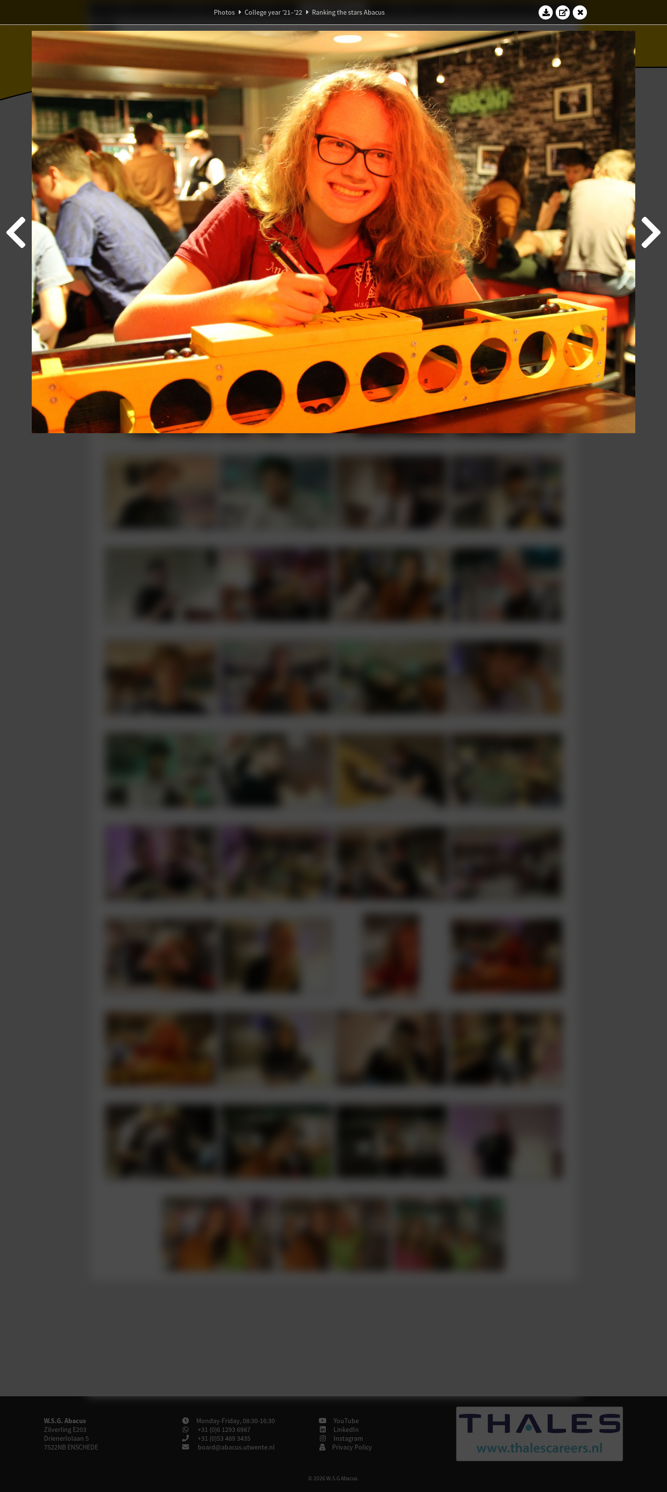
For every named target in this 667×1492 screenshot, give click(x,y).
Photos (224, 12)
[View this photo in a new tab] (563, 12)
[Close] (580, 12)
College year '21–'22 (273, 12)
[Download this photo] (546, 12)
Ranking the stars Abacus (348, 12)
